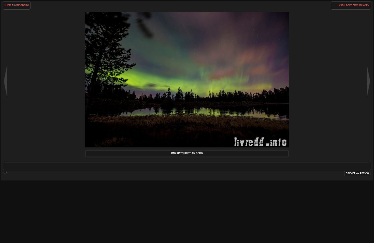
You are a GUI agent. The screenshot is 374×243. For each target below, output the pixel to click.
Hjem (8, 5)
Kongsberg (21, 5)
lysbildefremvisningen (353, 5)
